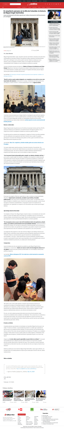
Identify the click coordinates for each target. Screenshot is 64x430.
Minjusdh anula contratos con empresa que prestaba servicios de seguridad (54, 52)
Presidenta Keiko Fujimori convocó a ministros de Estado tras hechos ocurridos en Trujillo (54, 28)
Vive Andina (45, 1)
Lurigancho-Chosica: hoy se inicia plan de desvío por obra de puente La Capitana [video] (54, 24)
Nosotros (35, 424)
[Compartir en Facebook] (10, 402)
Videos (39, 7)
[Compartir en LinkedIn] (12, 402)
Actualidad (24, 7)
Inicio (19, 416)
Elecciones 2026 (45, 415)
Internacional (20, 424)
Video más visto (54, 10)
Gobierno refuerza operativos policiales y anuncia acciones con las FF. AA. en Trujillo (54, 43)
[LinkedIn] (50, 4)
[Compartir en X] (11, 402)
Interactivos (36, 420)
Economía (19, 420)
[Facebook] (45, 4)
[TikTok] (60, 4)
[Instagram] (54, 4)
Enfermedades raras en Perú (47, 416)
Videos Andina (8, 388)
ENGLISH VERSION (22, 414)
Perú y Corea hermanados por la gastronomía (50, 422)
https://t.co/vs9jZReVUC (21, 368)
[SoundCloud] (56, 4)
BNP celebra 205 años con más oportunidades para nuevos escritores (41, 399)
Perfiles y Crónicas (29, 421)
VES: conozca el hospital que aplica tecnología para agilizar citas (30, 399)
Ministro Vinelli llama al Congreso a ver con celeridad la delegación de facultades (54, 60)
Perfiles (24, 1)
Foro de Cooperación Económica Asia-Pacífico (50, 419)
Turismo (40, 1)
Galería (29, 7)
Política (19, 419)
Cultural (27, 416)
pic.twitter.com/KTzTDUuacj (31, 368)
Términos (35, 426)
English (5, 4)
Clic (26, 420)
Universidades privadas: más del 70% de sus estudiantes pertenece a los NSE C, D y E (54, 47)
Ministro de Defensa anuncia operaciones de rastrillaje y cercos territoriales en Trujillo (54, 56)
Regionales (19, 423)
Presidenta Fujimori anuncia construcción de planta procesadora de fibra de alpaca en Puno (7, 400)
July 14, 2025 (31, 371)
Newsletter (48, 7)
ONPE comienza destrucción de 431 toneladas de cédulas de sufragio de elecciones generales (18, 400)
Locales (19, 421)
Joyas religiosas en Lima (47, 417)
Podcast (43, 7)
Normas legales (34, 1)
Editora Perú (25, 426)
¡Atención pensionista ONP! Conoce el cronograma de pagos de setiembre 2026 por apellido (54, 32)
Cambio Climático (29, 424)
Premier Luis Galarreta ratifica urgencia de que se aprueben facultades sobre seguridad (54, 39)
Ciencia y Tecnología (29, 423)
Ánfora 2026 (28, 417)
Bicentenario (19, 1)
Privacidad (39, 426)
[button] (3, 396)
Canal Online (34, 7)
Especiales (29, 1)
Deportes (27, 419)
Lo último (18, 7)
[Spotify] (58, 4)
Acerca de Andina (31, 426)
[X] (47, 4)
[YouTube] (52, 4)
